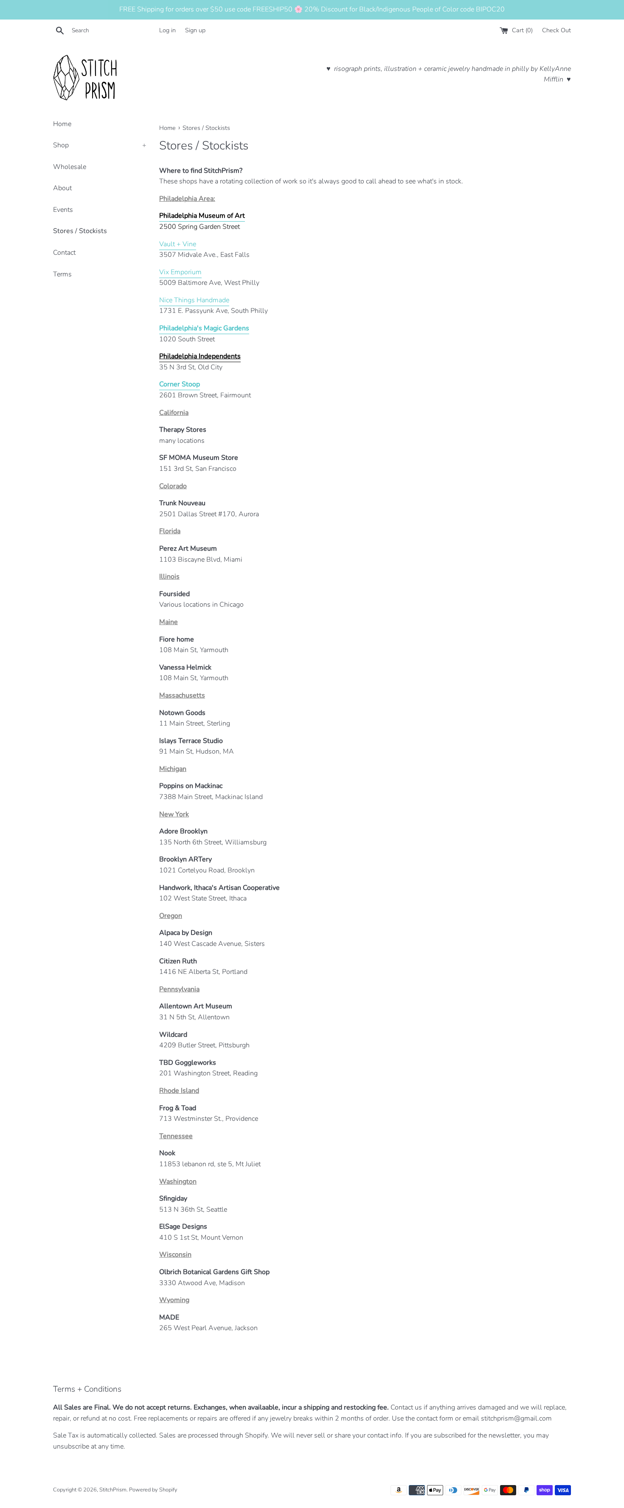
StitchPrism (112, 1490)
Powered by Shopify (153, 1490)
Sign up (195, 30)
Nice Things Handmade (194, 300)
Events (63, 209)
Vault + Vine (177, 244)
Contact (64, 252)
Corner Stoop (179, 384)
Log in (167, 30)
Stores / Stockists (80, 231)
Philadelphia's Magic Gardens (204, 328)
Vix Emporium (180, 272)
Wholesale (69, 167)
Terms (62, 274)
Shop (99, 145)
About (62, 188)
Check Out (556, 30)
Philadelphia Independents (200, 356)
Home (62, 124)
